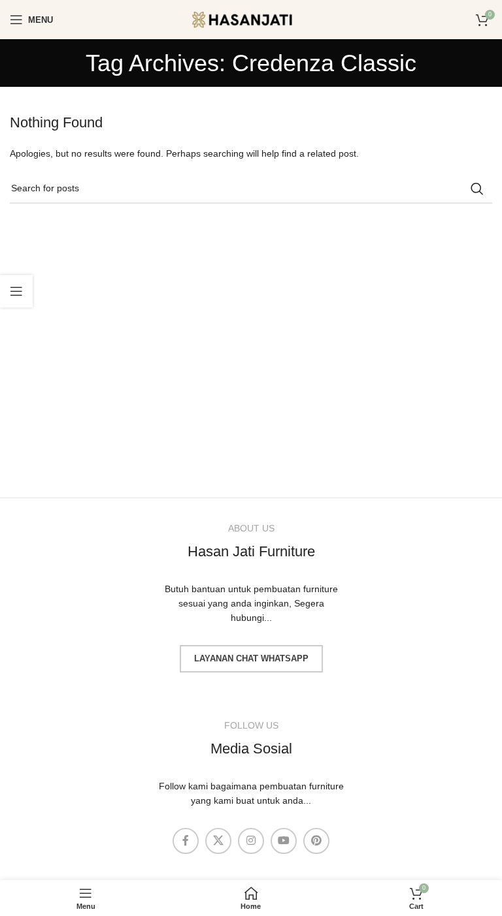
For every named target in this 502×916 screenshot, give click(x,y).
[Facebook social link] (186, 841)
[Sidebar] (16, 291)
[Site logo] (251, 19)
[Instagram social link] (251, 841)
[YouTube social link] (284, 841)
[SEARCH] (477, 189)
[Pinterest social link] (316, 841)
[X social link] (218, 841)
